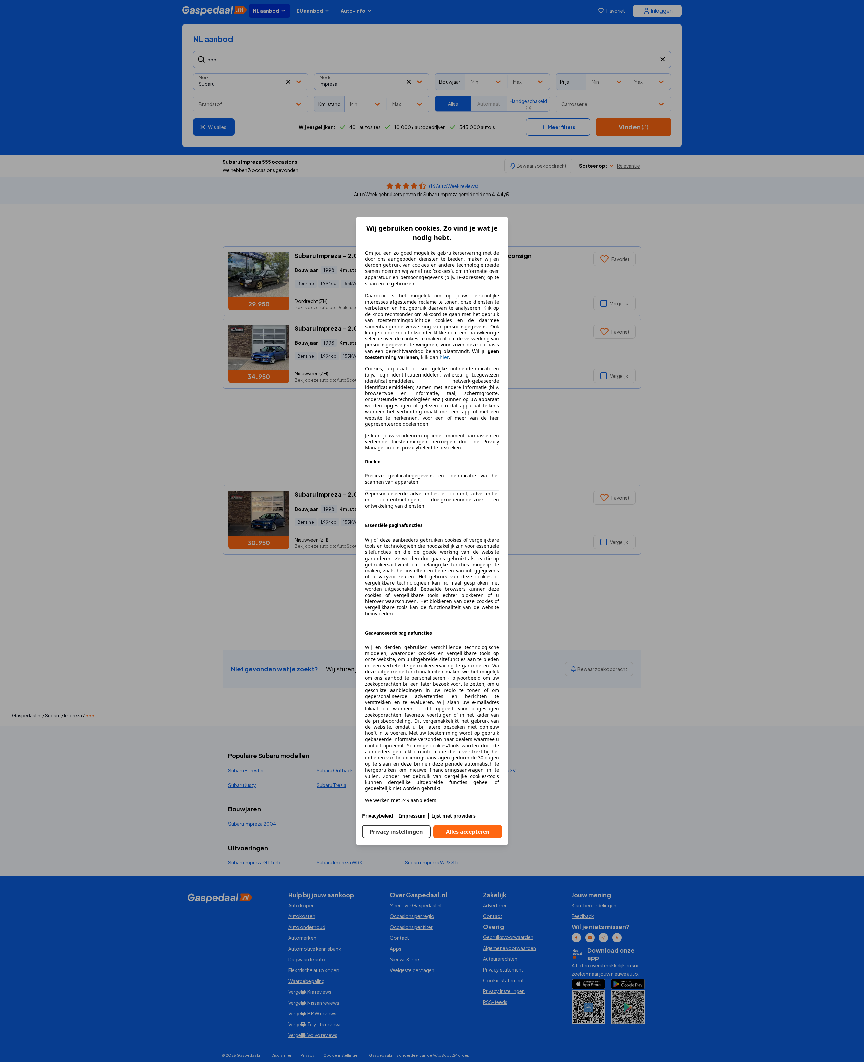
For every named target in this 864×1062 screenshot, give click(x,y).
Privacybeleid (377, 815)
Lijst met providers (453, 815)
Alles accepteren (468, 831)
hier (444, 357)
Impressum (412, 815)
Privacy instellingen (396, 831)
